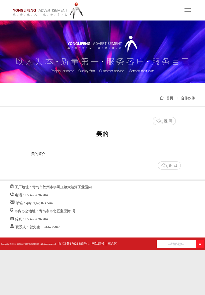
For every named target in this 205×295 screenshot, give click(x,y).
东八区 (112, 244)
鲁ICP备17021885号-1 (74, 244)
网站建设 (98, 244)
